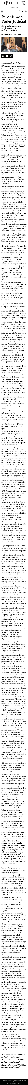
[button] (2, 11)
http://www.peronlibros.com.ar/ (13, 870)
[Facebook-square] (19, 11)
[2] (19, 875)
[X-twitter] (22, 11)
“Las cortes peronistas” (12, 76)
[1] (12, 115)
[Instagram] (25, 11)
